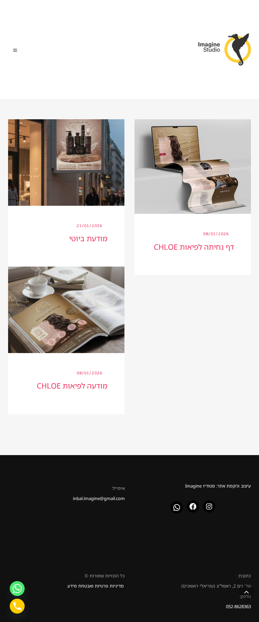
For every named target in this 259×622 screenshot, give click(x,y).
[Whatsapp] (17, 588)
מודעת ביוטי (88, 238)
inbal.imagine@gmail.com (99, 498)
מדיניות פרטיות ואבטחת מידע (95, 586)
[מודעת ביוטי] (66, 162)
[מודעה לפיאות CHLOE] (66, 309)
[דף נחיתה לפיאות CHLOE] (193, 166)
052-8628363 (238, 606)
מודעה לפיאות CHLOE (72, 386)
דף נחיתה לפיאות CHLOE (194, 247)
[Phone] (17, 606)
